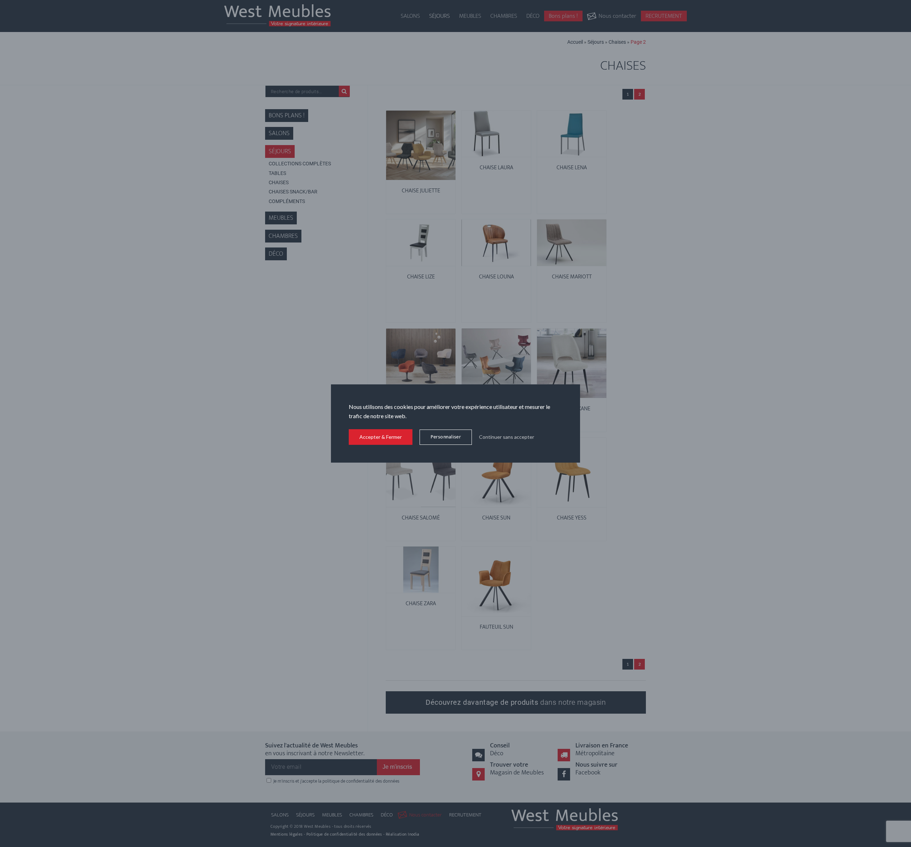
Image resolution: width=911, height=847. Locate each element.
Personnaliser (446, 437)
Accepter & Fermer (380, 437)
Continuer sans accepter (506, 437)
